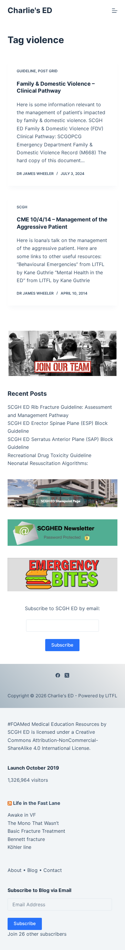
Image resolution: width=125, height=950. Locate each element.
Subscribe (25, 923)
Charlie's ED (30, 10)
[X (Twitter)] (67, 675)
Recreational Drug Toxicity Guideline (49, 455)
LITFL (111, 696)
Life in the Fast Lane (36, 803)
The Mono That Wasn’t (33, 823)
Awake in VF (22, 815)
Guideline (26, 71)
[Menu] (114, 10)
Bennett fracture (26, 839)
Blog (32, 870)
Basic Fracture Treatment (36, 831)
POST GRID (48, 71)
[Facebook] (58, 675)
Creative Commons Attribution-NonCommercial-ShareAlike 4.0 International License (53, 740)
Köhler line (19, 847)
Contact (52, 870)
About (15, 870)
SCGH (22, 207)
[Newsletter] (63, 353)
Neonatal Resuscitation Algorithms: (48, 463)
